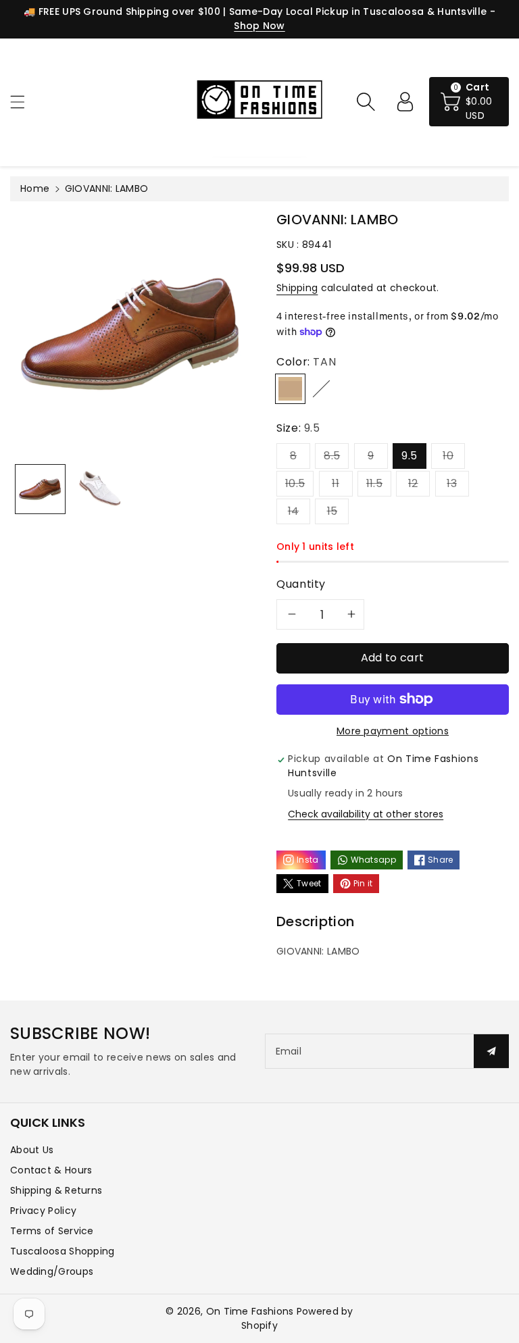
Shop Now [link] (259, 25)
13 (452, 483)
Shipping (297, 288)
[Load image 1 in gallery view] (40, 489)
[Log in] (405, 101)
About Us (31, 1150)
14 (293, 511)
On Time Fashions (250, 1311)
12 (413, 483)
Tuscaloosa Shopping (62, 1251)
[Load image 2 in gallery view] (100, 489)
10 (448, 455)
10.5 (295, 483)
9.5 (409, 455)
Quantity (301, 584)
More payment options (393, 731)
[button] (23, 101)
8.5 (332, 455)
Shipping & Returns (56, 1190)
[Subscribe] (491, 1051)
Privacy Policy (43, 1210)
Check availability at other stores (365, 814)
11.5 (374, 483)
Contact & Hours (51, 1170)
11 (335, 483)
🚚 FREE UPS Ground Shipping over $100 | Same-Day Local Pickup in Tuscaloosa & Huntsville (255, 11)
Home (34, 188)
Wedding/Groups (51, 1271)
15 (332, 511)
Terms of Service (52, 1231)
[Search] (365, 101)
